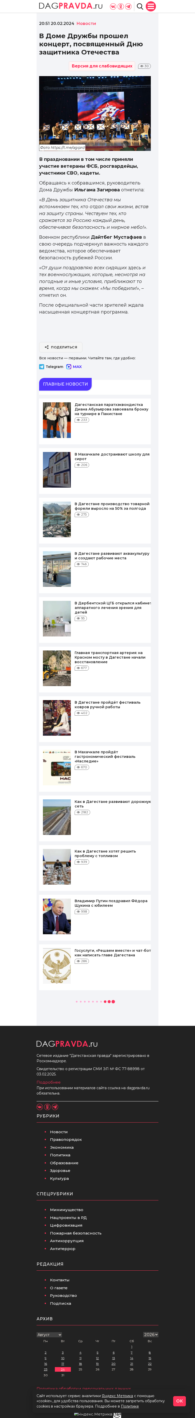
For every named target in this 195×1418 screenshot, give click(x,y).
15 (150, 1358)
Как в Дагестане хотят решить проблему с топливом (105, 853)
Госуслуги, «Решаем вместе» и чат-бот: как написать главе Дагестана (113, 952)
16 (45, 1364)
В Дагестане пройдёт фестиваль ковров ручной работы (107, 704)
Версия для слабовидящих (102, 66)
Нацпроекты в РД (68, 1217)
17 (62, 1364)
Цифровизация (66, 1225)
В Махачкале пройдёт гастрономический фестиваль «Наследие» (105, 756)
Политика (60, 1155)
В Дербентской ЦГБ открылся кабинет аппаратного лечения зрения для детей (113, 608)
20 (113, 1364)
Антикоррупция (67, 1240)
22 (150, 1364)
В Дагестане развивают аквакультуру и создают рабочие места (112, 555)
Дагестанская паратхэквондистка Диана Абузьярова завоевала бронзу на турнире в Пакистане (111, 409)
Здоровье (60, 1170)
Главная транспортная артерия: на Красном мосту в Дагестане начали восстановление (110, 657)
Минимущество (66, 1209)
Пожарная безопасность (76, 1233)
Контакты (60, 1280)
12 (97, 1358)
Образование (64, 1162)
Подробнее (49, 1082)
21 (131, 1364)
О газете (59, 1287)
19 (97, 1364)
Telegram (54, 366)
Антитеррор (62, 1248)
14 (131, 1358)
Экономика (62, 1147)
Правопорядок (66, 1139)
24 (63, 1369)
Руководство (63, 1295)
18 (80, 1364)
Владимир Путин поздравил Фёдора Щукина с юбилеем (111, 903)
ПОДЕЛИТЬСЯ (64, 347)
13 (113, 1358)
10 (62, 1358)
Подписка (60, 1303)
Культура (59, 1178)
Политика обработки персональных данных (84, 1388)
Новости (59, 1131)
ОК (179, 1401)
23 (45, 1369)
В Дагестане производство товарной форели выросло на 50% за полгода (112, 506)
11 (80, 1358)
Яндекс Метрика (117, 1396)
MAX (77, 366)
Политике (130, 1406)
